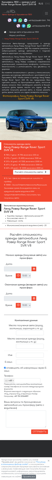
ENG (47, 4)
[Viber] (9, 20)
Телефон (8, 376)
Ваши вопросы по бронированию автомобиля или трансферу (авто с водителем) (24, 405)
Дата (9, 264)
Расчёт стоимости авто (29, 172)
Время (8, 276)
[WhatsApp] (20, 20)
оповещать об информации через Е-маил (25, 369)
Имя (10, 355)
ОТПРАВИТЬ (39, 432)
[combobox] (9, 380)
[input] (18, 269)
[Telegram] (14, 20)
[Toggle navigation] (46, 13)
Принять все (29, 477)
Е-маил (8, 362)
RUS (41, 4)
